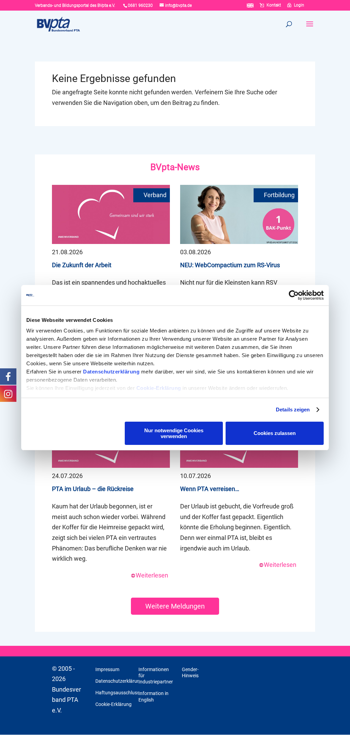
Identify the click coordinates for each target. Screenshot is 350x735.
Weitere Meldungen (175, 606)
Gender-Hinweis (190, 672)
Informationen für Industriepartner (155, 675)
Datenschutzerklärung (111, 372)
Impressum (107, 669)
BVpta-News (175, 167)
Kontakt (274, 5)
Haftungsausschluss (117, 692)
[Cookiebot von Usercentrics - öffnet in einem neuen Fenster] (294, 295)
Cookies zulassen (275, 433)
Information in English (153, 696)
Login (299, 5)
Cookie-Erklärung (158, 388)
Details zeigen (293, 409)
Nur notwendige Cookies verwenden (173, 433)
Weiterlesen (152, 575)
